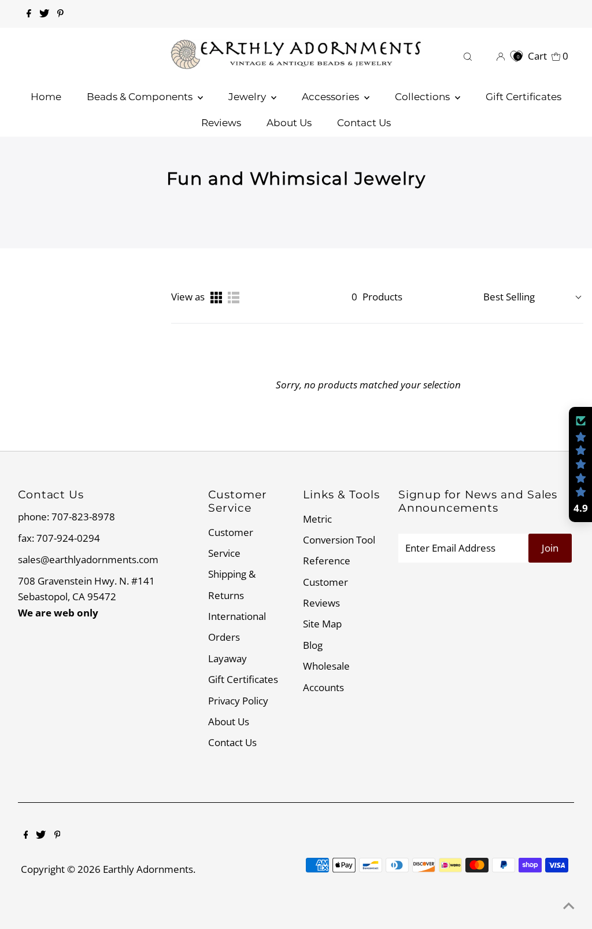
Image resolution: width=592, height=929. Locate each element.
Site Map (322, 623)
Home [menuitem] (46, 96)
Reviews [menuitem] (221, 122)
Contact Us (232, 742)
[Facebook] (29, 14)
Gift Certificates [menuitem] (523, 96)
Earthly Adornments (148, 869)
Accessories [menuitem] (331, 96)
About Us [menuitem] (289, 122)
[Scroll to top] (568, 905)
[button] (580, 465)
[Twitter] (44, 14)
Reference (326, 560)
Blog (313, 645)
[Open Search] (467, 55)
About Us (228, 721)
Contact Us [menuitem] (364, 122)
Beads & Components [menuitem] (141, 96)
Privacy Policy (238, 700)
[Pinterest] (60, 14)
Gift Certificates (243, 679)
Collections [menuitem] (423, 96)
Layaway (227, 658)
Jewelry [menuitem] (248, 96)
